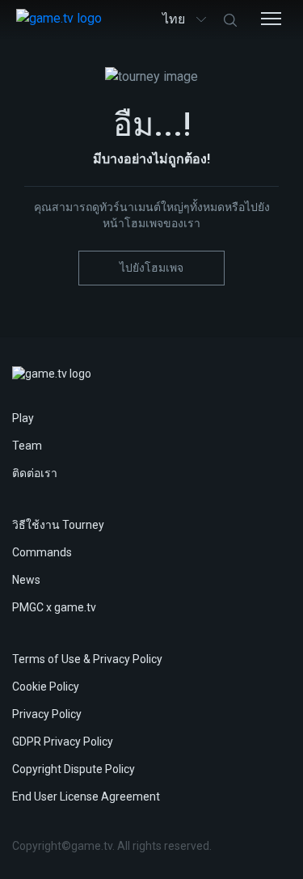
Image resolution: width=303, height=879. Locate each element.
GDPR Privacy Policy (62, 741)
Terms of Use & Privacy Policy (87, 659)
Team (27, 445)
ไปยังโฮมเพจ (151, 267)
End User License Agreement (86, 796)
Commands (42, 552)
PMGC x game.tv (54, 607)
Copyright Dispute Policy (73, 769)
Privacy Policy (47, 714)
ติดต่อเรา (34, 473)
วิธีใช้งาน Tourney (58, 524)
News (26, 579)
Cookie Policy (45, 686)
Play (23, 418)
